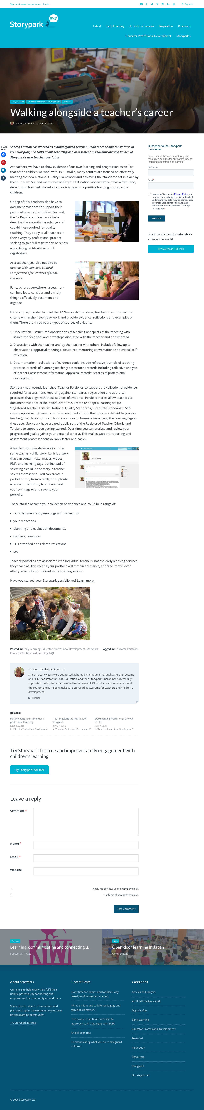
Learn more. (86, 580)
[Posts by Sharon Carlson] (19, 673)
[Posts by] (12, 123)
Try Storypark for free (29, 770)
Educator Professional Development (148, 36)
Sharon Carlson (24, 123)
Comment (18, 811)
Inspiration (166, 26)
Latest (97, 26)
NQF (51, 653)
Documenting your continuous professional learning (27, 720)
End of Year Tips (81, 1033)
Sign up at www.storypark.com (25, 4)
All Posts (35, 697)
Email (15, 857)
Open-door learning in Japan (138, 947)
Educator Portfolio (126, 649)
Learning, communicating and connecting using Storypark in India (69, 947)
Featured (137, 1038)
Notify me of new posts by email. (121, 894)
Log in (46, 4)
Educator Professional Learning (29, 653)
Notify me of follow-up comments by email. (116, 888)
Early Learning (115, 26)
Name (15, 843)
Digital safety (139, 1010)
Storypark (182, 36)
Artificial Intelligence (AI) (146, 1001)
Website (16, 870)
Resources (184, 26)
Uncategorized (140, 1075)
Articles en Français (142, 26)
